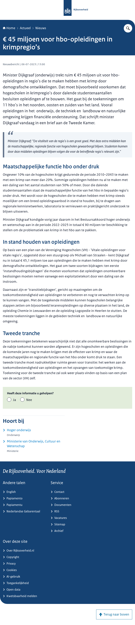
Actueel (25, 28)
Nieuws (40, 28)
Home (10, 28)
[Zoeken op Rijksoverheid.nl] (128, 28)
